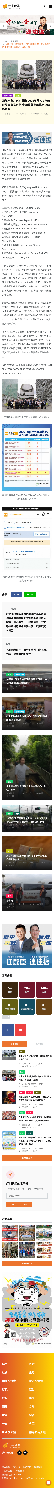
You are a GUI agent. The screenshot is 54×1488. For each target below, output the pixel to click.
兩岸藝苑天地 (37, 1432)
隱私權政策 (8, 1471)
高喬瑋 (11, 904)
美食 (5, 1423)
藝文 (9, 851)
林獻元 (11, 686)
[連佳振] (27, 138)
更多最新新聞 (27, 1158)
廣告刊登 (6, 1467)
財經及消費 (20, 674)
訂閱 (12, 1204)
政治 (9, 674)
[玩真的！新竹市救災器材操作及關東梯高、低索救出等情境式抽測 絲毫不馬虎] (10, 1250)
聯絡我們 (38, 1467)
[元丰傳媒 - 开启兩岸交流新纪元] (11, 6)
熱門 (22, 1092)
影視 (5, 1389)
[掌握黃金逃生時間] (27, 1310)
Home (4, 41)
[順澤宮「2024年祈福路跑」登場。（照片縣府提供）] (44, 1250)
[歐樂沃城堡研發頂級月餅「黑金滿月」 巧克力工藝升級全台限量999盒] (9, 1097)
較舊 (8, 644)
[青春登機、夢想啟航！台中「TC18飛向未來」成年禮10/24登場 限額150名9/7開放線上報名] (9, 1141)
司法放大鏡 (9, 1432)
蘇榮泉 (24, 1064)
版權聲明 (20, 1471)
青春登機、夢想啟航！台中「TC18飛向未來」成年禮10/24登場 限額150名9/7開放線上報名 (35, 1141)
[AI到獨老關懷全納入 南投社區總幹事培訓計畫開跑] (27, 1233)
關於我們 (27, 1467)
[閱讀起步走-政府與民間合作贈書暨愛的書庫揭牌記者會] (44, 1233)
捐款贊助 (16, 1467)
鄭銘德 (11, 863)
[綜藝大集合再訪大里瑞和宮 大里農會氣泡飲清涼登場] (27, 1250)
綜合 (22, 1051)
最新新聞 (14, 41)
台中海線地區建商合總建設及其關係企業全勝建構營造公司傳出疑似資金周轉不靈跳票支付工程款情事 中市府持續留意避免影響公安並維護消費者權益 (26, 622)
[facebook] (8, 1030)
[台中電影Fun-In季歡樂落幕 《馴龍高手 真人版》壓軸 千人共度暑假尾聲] (9, 1115)
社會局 (9, 901)
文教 (18, 96)
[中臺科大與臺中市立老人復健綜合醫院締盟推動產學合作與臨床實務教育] (10, 1233)
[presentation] (3, 26)
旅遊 (5, 1415)
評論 (5, 1398)
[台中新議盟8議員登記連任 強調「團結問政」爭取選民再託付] (9, 1075)
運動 (32, 1389)
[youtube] (20, 1030)
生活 (9, 896)
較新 (13, 608)
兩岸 (5, 1406)
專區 (32, 1423)
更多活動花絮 (27, 1263)
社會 (17, 814)
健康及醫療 (8, 96)
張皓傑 (7, 114)
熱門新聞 (39, 1044)
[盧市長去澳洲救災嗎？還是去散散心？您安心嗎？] (27, 767)
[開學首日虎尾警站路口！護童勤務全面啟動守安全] (9, 1055)
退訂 (25, 1204)
